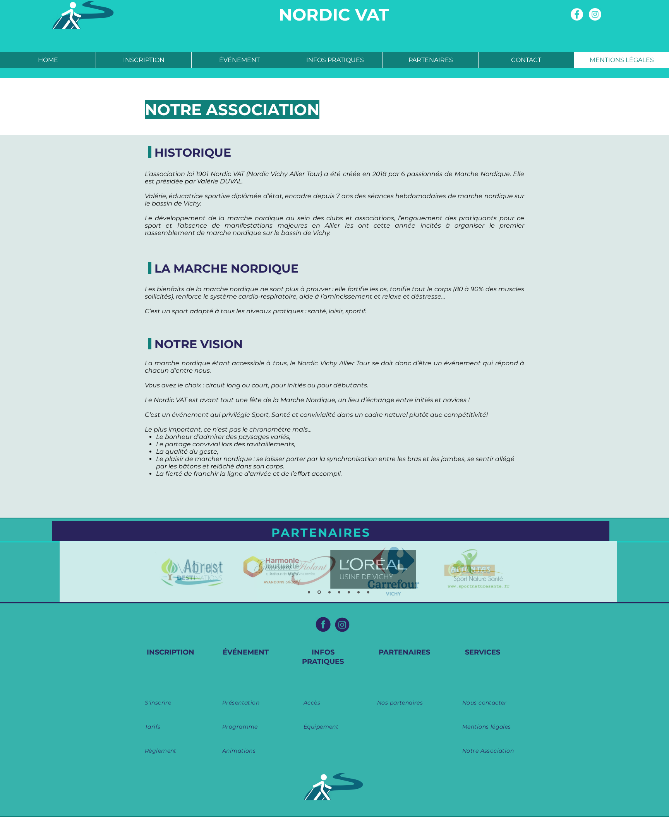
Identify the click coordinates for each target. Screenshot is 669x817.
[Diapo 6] (358, 592)
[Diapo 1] (309, 592)
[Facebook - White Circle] (577, 14)
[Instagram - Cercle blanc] (595, 14)
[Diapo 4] (339, 592)
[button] (143, 60)
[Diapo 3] (329, 592)
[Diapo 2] (319, 592)
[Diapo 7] (368, 592)
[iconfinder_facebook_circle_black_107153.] (323, 624)
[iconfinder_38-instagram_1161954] (342, 624)
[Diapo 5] (349, 592)
